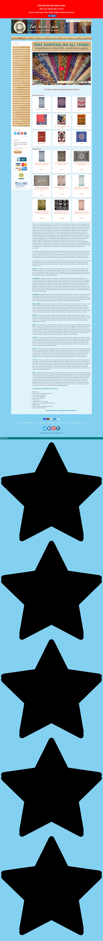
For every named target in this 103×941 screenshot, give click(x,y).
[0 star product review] (41, 166)
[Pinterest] (21, 133)
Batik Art (15, 78)
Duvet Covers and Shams (19, 49)
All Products (16, 107)
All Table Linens (17, 76)
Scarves (15, 91)
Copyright (79, 423)
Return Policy (60, 423)
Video (82, 38)
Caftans (15, 87)
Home (20, 38)
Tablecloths (16, 67)
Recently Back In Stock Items (20, 53)
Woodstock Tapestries (18, 85)
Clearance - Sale (17, 109)
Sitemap (42, 423)
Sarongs (15, 89)
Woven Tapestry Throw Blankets (21, 100)
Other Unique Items (18, 105)
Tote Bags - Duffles (17, 82)
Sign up (76, 21)
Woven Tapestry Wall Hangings (21, 102)
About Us (43, 38)
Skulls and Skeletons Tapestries (21, 80)
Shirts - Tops (16, 94)
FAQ (37, 423)
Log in (69, 21)
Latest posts (16, 125)
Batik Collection (17, 46)
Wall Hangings (16, 69)
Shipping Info (50, 423)
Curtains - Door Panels (18, 55)
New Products (16, 73)
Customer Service (28, 423)
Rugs (14, 64)
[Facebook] (18, 133)
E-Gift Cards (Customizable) (20, 51)
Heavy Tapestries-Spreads (19, 62)
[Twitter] (15, 133)
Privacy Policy (70, 423)
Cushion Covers (17, 98)
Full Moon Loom (50, 433)
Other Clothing (16, 96)
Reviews (4, 438)
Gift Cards (65, 38)
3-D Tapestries (16, 71)
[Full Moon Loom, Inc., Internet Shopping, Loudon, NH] (21, 160)
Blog (27, 38)
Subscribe (18, 152)
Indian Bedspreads (17, 60)
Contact (74, 38)
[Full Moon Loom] (37, 31)
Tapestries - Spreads (18, 58)
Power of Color (54, 38)
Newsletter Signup (17, 120)
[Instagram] (25, 133)
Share (34, 38)
